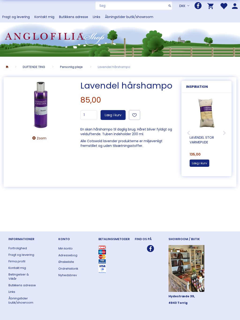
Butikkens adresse (73, 17)
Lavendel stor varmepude (202, 140)
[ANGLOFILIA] (120, 39)
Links (96, 17)
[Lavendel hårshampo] (40, 105)
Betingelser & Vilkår (18, 276)
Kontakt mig (44, 17)
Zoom (41, 138)
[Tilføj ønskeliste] (134, 115)
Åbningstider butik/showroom (129, 17)
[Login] (235, 5)
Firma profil (16, 261)
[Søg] (170, 5)
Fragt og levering (16, 17)
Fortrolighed (17, 248)
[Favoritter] (224, 5)
